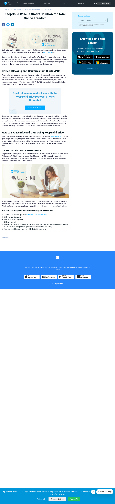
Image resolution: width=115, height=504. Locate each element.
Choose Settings (57, 499)
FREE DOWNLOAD (35, 108)
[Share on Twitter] (8, 24)
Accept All (74, 499)
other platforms (92, 68)
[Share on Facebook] (3, 24)
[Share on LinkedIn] (12, 24)
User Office (105, 3)
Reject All (41, 499)
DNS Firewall (47, 52)
